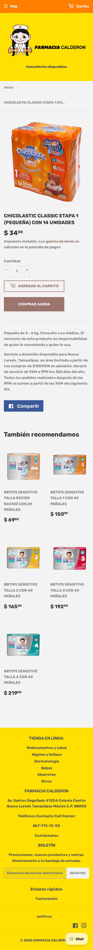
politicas (44, 916)
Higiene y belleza (46, 754)
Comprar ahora (34, 304)
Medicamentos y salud (47, 748)
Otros (46, 781)
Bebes (46, 768)
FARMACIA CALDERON (51, 940)
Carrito (82, 6)
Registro (78, 873)
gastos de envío (60, 241)
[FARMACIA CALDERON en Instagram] (84, 926)
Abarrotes (46, 774)
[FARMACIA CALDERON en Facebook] (75, 926)
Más (14, 6)
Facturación (47, 899)
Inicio (8, 87)
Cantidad (12, 261)
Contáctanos (46, 835)
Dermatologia (46, 761)
